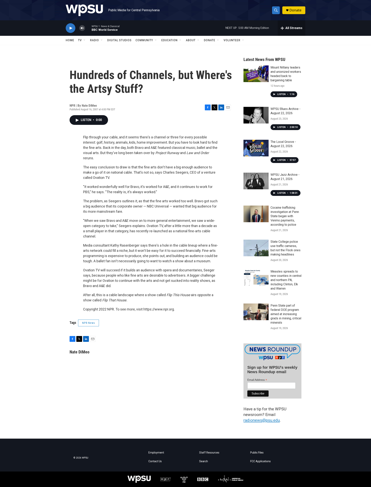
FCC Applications (260, 461)
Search (203, 461)
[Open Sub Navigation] (84, 40)
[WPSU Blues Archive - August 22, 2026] (256, 115)
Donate (295, 10)
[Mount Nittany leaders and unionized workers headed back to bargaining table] (256, 73)
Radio (94, 40)
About (191, 40)
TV (80, 40)
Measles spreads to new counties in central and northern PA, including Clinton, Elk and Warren (286, 280)
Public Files (257, 452)
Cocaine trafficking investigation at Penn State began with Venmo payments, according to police (285, 216)
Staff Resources (209, 452)
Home (70, 40)
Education (169, 40)
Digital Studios (119, 40)
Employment (156, 452)
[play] (70, 28)
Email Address (257, 380)
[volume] (82, 28)
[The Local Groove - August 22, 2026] (256, 148)
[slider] (88, 28)
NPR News (88, 322)
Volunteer (232, 40)
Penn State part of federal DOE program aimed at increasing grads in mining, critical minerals (286, 314)
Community (144, 40)
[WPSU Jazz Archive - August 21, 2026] (256, 181)
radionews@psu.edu (261, 420)
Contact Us (155, 461)
